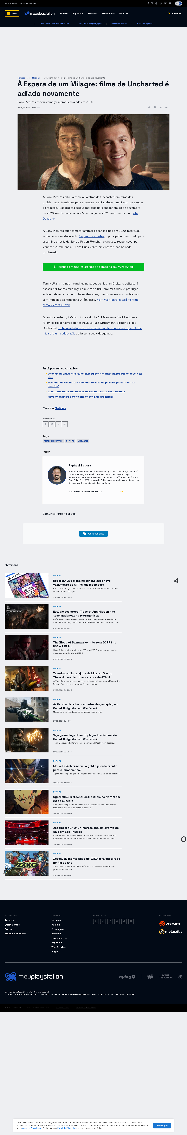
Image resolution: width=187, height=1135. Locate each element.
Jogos (54, 951)
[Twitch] (161, 3)
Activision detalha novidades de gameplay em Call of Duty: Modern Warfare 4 (85, 706)
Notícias (36, 77)
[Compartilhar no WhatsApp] (155, 107)
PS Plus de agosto (144, 23)
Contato (9, 929)
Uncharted (83, 441)
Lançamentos (59, 938)
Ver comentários (95, 533)
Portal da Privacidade (67, 1128)
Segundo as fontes (91, 236)
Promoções (108, 13)
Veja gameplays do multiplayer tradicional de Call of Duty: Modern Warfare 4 (85, 737)
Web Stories (58, 947)
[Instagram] (152, 3)
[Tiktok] (156, 3)
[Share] (65, 424)
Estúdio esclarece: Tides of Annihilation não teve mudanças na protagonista (84, 613)
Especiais (77, 13)
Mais (121, 13)
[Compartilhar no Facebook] (149, 107)
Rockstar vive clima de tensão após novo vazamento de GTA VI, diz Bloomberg (82, 583)
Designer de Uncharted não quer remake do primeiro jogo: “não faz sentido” (91, 384)
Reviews (92, 13)
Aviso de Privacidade (31, 1128)
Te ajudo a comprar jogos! (90, 23)
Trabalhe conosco (15, 933)
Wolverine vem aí (119, 23)
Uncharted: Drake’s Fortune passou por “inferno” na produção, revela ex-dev (95, 375)
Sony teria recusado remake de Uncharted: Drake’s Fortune (86, 391)
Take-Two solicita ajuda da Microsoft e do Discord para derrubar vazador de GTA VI (82, 675)
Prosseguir (162, 1125)
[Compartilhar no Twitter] (161, 107)
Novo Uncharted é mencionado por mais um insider (80, 396)
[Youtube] (170, 3)
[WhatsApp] (58, 424)
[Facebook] (148, 3)
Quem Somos (12, 924)
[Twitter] (165, 3)
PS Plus (64, 13)
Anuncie (9, 920)
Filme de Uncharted (53, 441)
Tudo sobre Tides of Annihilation (54, 23)
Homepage (23, 77)
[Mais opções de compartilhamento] (166, 107)
